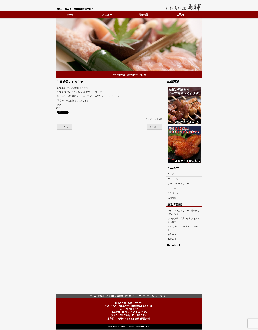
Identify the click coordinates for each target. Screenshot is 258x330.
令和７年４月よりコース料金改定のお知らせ (183, 212)
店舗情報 (143, 14)
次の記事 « (154, 127)
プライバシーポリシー (178, 183)
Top (114, 74)
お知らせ (172, 234)
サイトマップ (174, 179)
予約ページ (173, 193)
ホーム (70, 14)
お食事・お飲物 (105, 296)
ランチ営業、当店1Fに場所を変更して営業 (184, 220)
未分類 (121, 74)
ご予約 (180, 14)
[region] (129, 44)
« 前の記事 (65, 127)
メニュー (107, 14)
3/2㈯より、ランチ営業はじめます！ (183, 228)
